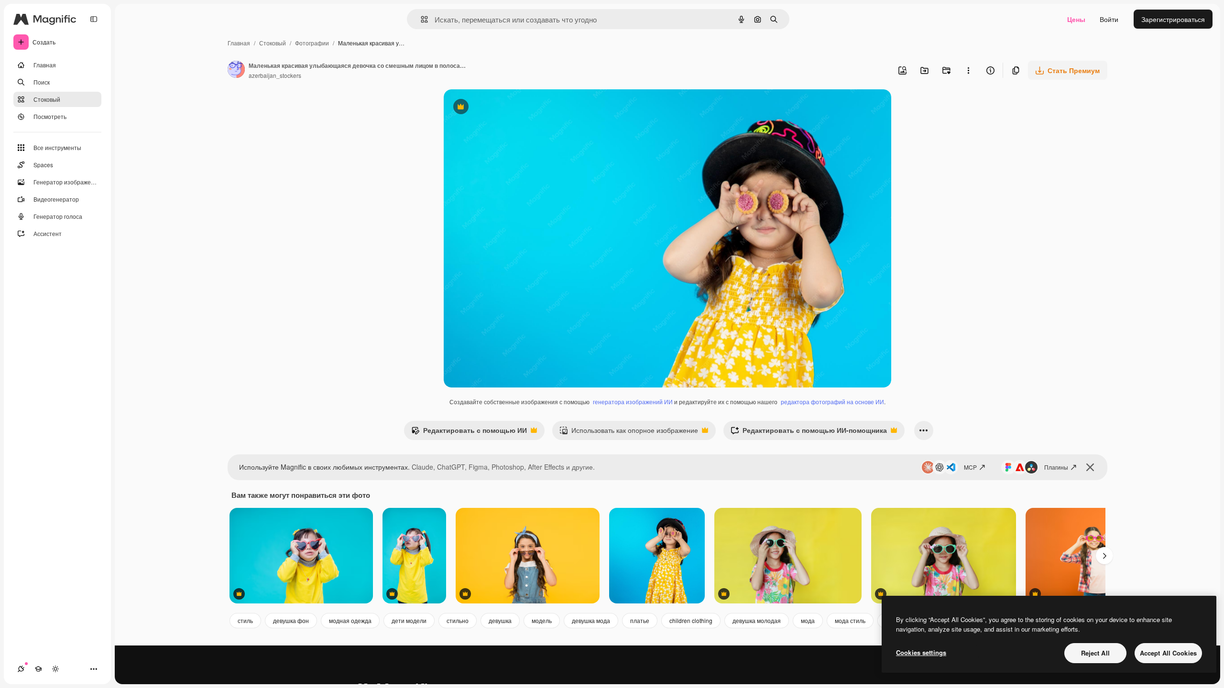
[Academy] (38, 669)
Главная (239, 43)
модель (542, 620)
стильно (458, 620)
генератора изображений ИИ (633, 402)
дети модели (409, 620)
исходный (508, 108)
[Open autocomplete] (420, 19)
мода (808, 620)
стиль (245, 620)
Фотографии (312, 43)
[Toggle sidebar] (93, 19)
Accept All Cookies (1168, 652)
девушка (500, 620)
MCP (970, 467)
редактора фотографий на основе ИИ (832, 402)
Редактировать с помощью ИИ (469, 432)
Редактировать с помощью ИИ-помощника (809, 432)
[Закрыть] (1090, 467)
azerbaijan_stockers (275, 75)
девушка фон (291, 620)
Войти (1109, 19)
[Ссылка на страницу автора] (236, 70)
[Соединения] (21, 669)
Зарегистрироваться (1173, 19)
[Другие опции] (968, 70)
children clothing (690, 620)
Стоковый (272, 43)
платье (639, 620)
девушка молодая (756, 620)
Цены (1076, 19)
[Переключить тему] (55, 669)
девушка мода (591, 620)
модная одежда (350, 620)
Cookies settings (921, 652)
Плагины (1056, 467)
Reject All (1095, 652)
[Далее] (1104, 555)
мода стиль (850, 620)
